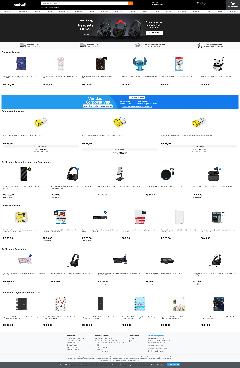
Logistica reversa (73, 349)
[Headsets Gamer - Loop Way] (120, 28)
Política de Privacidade (75, 340)
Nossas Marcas (72, 345)
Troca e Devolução (101, 347)
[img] (130, 3)
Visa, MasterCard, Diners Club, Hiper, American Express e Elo (159, 340)
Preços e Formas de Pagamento (106, 340)
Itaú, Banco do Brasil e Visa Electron (158, 350)
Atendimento (57, 7)
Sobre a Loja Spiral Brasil (75, 338)
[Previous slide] (63, 27)
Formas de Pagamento (156, 336)
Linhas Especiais (72, 347)
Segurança (98, 349)
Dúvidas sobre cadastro (103, 338)
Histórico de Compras (47, 7)
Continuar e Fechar (173, 364)
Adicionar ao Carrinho (21, 91)
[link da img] (20, 4)
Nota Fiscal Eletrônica (102, 352)
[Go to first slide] (176, 27)
